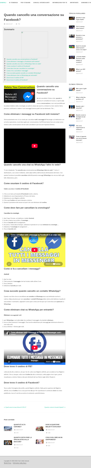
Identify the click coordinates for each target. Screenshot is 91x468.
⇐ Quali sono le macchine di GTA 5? (15, 407)
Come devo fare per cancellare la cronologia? (20, 68)
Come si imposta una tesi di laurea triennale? (81, 138)
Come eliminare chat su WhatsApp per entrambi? (21, 75)
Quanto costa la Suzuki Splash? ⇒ (54, 407)
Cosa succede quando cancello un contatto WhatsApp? (23, 73)
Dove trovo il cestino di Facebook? (17, 80)
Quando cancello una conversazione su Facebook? (22, 59)
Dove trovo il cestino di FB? (15, 77)
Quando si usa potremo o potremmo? (80, 37)
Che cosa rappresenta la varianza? (80, 127)
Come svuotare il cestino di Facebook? (18, 66)
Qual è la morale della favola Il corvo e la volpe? (81, 47)
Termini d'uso (7, 463)
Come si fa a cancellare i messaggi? (17, 70)
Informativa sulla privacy (19, 463)
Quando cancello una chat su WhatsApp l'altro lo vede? (23, 64)
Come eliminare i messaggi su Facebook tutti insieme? (23, 61)
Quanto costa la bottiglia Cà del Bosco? (81, 116)
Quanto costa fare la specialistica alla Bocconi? (23, 439)
